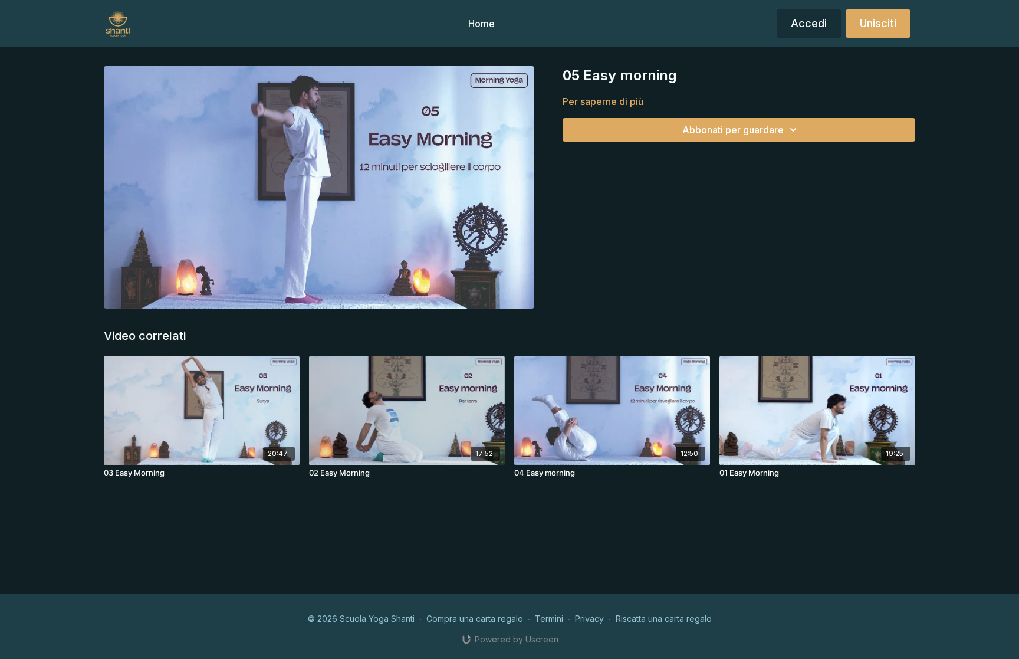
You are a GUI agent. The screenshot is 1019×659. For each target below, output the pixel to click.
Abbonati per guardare (733, 130)
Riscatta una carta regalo (664, 619)
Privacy (589, 619)
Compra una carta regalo (474, 619)
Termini (549, 619)
